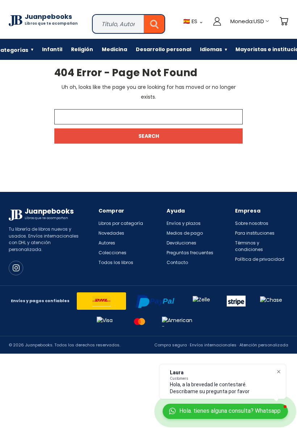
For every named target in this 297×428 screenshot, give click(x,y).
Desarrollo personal (163, 49)
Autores (107, 243)
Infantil (52, 49)
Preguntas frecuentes (190, 253)
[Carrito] (283, 21)
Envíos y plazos (184, 223)
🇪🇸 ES (193, 21)
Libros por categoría (121, 223)
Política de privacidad (259, 259)
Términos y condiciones (249, 246)
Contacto (177, 262)
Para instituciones (255, 233)
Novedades (111, 233)
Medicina (114, 49)
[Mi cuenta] (217, 21)
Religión (82, 49)
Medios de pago (185, 233)
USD (247, 21)
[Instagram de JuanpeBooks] (16, 268)
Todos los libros (116, 262)
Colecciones (112, 253)
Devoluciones (181, 243)
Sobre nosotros (251, 223)
